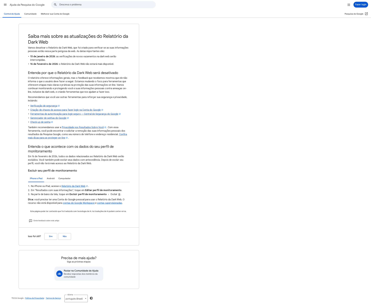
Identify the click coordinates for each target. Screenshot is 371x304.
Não (65, 236)
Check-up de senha (40, 122)
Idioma (70, 295)
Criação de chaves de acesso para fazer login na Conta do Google (65, 109)
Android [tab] (51, 178)
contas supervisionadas (109, 203)
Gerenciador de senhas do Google (48, 118)
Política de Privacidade (34, 298)
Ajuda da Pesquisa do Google (27, 4)
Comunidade (30, 14)
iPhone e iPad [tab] (36, 178)
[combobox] (107, 4)
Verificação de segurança (43, 105)
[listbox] (76, 298)
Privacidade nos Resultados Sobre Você (83, 127)
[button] (5, 4)
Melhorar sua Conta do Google (55, 14)
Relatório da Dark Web (73, 186)
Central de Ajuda (12, 14)
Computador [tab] (64, 178)
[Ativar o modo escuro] (91, 298)
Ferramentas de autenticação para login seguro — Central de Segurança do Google (74, 114)
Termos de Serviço (53, 298)
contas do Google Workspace (79, 203)
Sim (51, 236)
